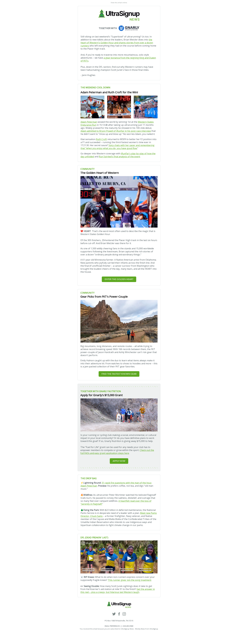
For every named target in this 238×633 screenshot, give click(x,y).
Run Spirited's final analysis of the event (119, 156)
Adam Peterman (89, 121)
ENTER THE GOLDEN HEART (119, 279)
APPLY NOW (119, 461)
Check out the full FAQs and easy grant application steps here (117, 452)
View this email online (119, 3)
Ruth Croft (101, 139)
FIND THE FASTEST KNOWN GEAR (119, 374)
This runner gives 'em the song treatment (129, 580)
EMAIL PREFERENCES (112, 626)
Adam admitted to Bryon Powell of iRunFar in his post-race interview (116, 130)
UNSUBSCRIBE (127, 626)
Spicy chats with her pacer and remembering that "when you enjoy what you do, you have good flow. (117, 147)
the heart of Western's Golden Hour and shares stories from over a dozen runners (117, 42)
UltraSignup (153, 629)
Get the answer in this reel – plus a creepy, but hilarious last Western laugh (117, 591)
